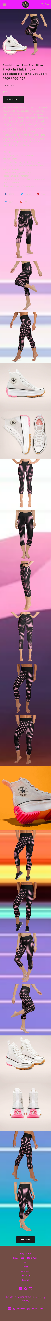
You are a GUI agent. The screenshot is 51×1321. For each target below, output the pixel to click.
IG (25, 1262)
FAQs (25, 1266)
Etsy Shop (25, 1253)
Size (7, 85)
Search (25, 1280)
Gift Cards (25, 1275)
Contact (25, 1271)
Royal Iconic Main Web (25, 1258)
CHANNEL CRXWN (23, 1297)
